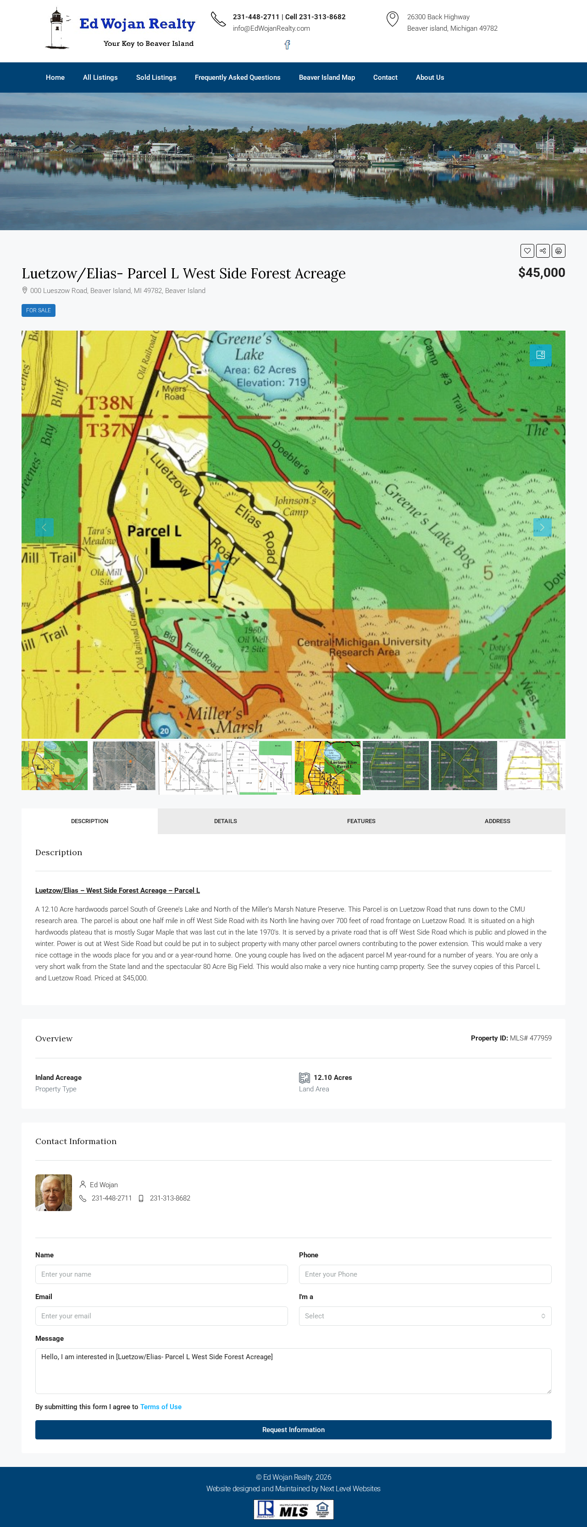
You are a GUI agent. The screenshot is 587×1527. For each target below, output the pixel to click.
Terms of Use (161, 1407)
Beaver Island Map (327, 77)
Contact (385, 77)
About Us (430, 77)
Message (49, 1338)
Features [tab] (361, 821)
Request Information (293, 1430)
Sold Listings (156, 77)
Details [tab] (225, 821)
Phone (308, 1255)
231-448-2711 (112, 1198)
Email (43, 1297)
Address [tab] (497, 821)
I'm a (306, 1297)
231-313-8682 (170, 1198)
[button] (527, 251)
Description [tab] (89, 821)
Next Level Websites (350, 1488)
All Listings (100, 77)
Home (55, 77)
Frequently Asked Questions (238, 77)
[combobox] (425, 1316)
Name (44, 1255)
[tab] (541, 355)
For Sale (38, 310)
